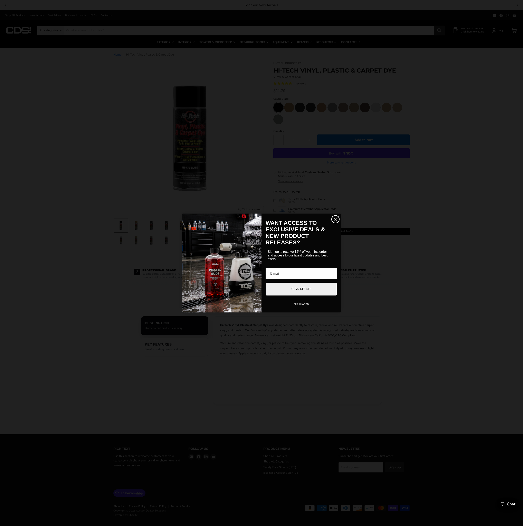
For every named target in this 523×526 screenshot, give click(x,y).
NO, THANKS (301, 304)
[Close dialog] (335, 219)
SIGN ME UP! (301, 289)
